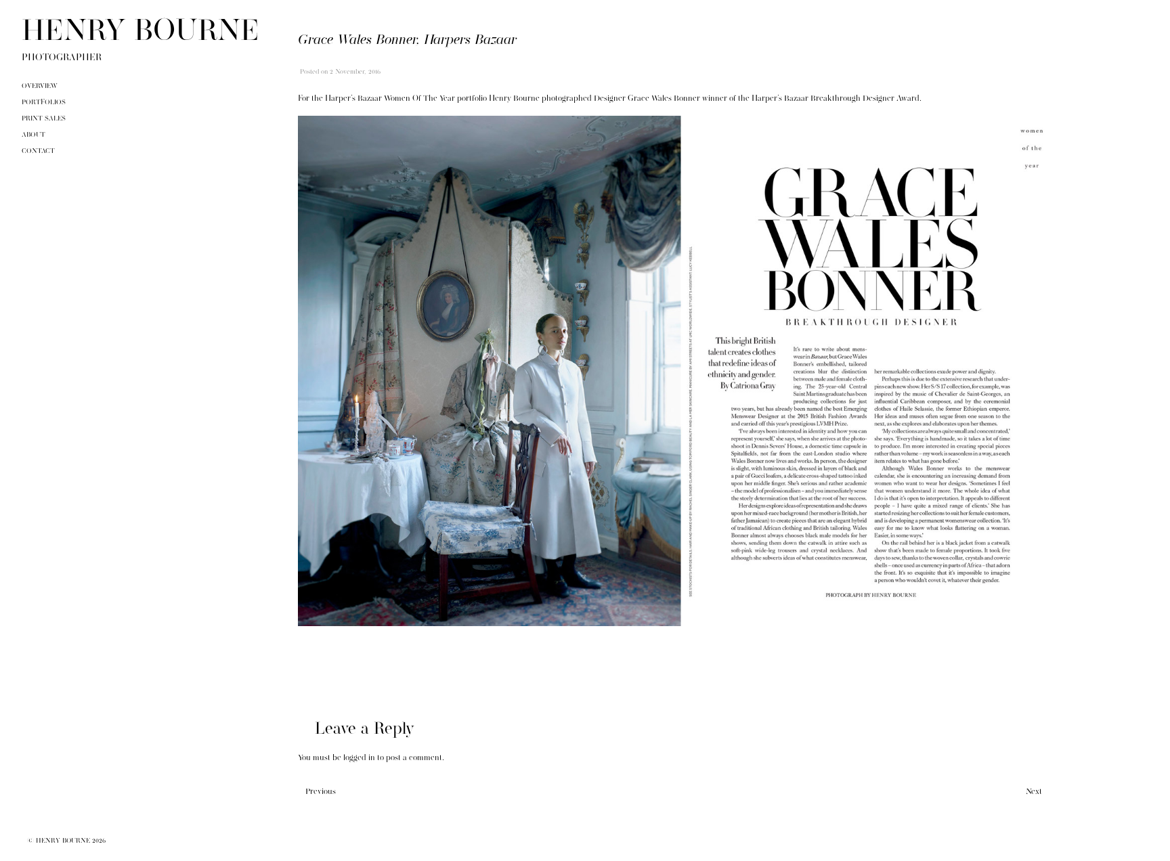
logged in (359, 758)
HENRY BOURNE (140, 32)
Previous (320, 792)
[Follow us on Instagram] (1125, 846)
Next (1034, 792)
